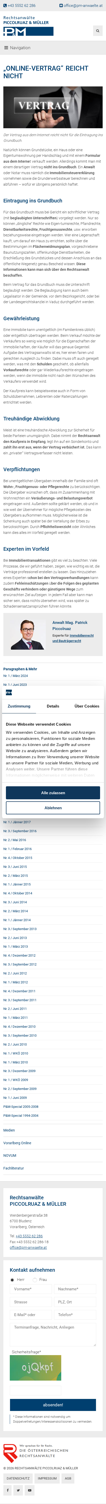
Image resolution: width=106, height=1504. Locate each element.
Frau (43, 1279)
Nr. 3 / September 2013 (20, 929)
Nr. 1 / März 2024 (15, 676)
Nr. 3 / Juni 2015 (15, 867)
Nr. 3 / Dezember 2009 (19, 1071)
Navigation (20, 47)
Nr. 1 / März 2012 (15, 982)
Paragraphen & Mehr (20, 669)
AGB (68, 1478)
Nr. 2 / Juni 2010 (15, 1044)
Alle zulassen (53, 793)
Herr (20, 1279)
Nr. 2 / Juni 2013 (15, 938)
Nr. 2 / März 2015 (15, 876)
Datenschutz (18, 1478)
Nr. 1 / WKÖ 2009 (15, 1080)
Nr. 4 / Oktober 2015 (17, 858)
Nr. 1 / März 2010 (15, 1062)
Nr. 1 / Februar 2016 (17, 849)
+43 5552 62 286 (22, 5)
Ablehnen (53, 808)
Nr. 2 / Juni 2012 (15, 973)
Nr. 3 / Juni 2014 (15, 902)
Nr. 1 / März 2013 (15, 946)
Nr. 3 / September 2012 (20, 964)
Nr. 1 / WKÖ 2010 (15, 1053)
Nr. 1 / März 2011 (15, 1018)
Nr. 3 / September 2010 (20, 1035)
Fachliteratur (13, 1168)
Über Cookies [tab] (87, 706)
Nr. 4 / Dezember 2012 (19, 955)
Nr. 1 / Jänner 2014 (17, 920)
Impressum (47, 1478)
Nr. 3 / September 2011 (20, 1000)
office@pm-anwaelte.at (83, 5)
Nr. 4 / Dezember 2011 (19, 991)
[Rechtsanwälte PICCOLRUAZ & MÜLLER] (36, 26)
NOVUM (9, 1155)
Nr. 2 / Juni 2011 (15, 1009)
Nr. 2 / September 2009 (20, 1089)
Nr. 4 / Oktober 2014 (17, 893)
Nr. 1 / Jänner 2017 (17, 822)
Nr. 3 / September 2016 (20, 831)
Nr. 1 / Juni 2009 (15, 1098)
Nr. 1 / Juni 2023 (15, 685)
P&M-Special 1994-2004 (20, 1115)
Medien (9, 1130)
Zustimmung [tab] (19, 706)
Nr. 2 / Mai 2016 (14, 840)
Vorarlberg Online (17, 1143)
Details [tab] (53, 706)
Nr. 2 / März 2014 (15, 911)
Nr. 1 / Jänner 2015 (17, 884)
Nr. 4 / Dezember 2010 (19, 1027)
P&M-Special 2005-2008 (20, 1107)
